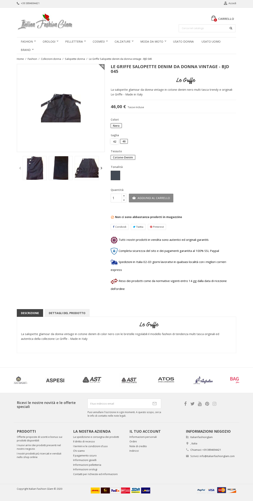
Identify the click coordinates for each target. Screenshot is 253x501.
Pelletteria (74, 41)
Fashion (27, 41)
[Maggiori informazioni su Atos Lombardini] (147, 380)
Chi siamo (79, 450)
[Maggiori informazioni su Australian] (184, 380)
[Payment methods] (216, 490)
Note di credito (138, 446)
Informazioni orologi (85, 469)
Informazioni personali (143, 437)
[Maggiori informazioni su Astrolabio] (110, 380)
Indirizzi (134, 450)
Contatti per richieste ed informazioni (95, 474)
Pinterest (158, 227)
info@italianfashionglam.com (217, 456)
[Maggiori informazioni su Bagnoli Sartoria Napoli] (221, 380)
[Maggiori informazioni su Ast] (73, 380)
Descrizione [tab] (30, 313)
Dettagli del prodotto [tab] (67, 313)
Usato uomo (211, 41)
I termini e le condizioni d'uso (90, 446)
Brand (26, 50)
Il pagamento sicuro (85, 455)
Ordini (133, 441)
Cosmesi (99, 41)
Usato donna (183, 41)
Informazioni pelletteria (87, 465)
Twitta (139, 227)
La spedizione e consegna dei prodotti (96, 437)
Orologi (49, 41)
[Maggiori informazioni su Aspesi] (36, 380)
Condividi (120, 227)
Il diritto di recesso (84, 441)
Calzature (122, 41)
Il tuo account (145, 431)
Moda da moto (151, 41)
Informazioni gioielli (84, 460)
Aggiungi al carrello (151, 198)
